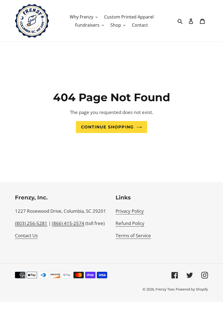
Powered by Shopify (192, 289)
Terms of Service (133, 235)
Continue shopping (107, 127)
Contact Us (26, 235)
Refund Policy (130, 223)
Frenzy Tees (165, 289)
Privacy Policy (130, 211)
